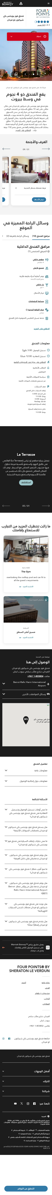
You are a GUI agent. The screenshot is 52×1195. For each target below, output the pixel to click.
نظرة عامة (46, 982)
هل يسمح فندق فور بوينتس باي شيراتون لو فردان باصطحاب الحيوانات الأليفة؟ (27, 829)
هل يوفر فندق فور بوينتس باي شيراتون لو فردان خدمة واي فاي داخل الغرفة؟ (28, 857)
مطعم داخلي (38, 259)
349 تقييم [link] (41, 25)
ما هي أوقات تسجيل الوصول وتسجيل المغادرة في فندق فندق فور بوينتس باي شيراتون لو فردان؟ (28, 813)
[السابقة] (46, 148)
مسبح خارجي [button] (38, 268)
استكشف (26, 482)
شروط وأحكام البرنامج (42, 1134)
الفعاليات (46, 1004)
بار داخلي (40, 284)
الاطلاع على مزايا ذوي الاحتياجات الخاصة (30, 362)
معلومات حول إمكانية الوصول (33, 781)
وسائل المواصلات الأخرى (34, 694)
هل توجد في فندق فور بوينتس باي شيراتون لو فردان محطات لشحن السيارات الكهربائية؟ (27, 907)
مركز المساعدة (31, 1141)
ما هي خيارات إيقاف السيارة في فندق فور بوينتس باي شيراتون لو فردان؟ (27, 843)
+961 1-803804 (35, 676)
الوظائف (31, 1130)
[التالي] (6, 148)
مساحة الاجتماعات (36, 301)
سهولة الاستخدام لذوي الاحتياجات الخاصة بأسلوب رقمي (30, 1137)
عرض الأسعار (39, 199)
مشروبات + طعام (42, 993)
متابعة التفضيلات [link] (44, 1130)
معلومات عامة (41, 770)
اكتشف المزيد (28, 586)
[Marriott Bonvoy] (9, 3)
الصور (23, 982)
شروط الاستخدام (19, 1130)
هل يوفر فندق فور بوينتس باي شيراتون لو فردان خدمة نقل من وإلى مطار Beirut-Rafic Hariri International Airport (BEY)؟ (27, 888)
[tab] (41, 236)
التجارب (47, 998)
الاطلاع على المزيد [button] (23, 130)
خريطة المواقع (44, 1141)
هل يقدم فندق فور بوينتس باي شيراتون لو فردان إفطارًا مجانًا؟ (28, 923)
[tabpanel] (26, 469)
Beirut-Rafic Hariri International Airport (29, 683)
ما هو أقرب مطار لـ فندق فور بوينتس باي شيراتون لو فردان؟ (28, 871)
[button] (21, 3)
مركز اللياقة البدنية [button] (36, 310)
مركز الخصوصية (26, 1134)
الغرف (47, 988)
